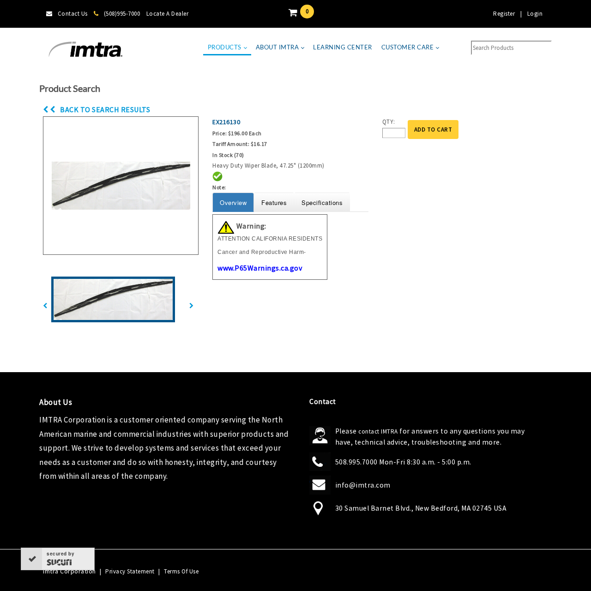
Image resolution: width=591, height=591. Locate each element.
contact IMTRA (378, 431)
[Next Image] (191, 306)
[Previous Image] (45, 306)
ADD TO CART (433, 129)
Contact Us (73, 14)
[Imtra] (85, 50)
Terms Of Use (181, 571)
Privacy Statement (130, 571)
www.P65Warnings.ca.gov (259, 267)
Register (504, 14)
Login (535, 14)
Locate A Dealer (167, 14)
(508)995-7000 (122, 14)
